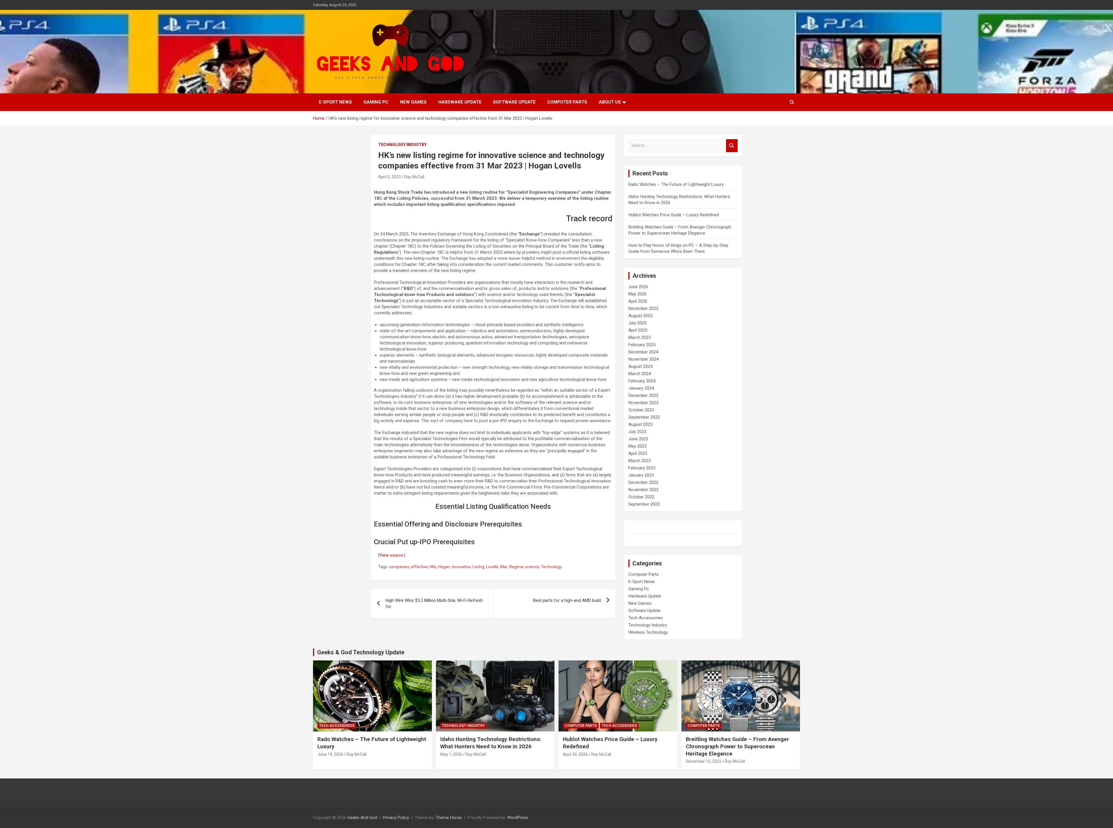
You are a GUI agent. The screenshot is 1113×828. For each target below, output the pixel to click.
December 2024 (643, 352)
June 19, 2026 (330, 754)
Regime (516, 566)
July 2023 (637, 431)
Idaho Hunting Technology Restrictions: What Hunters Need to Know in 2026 (490, 743)
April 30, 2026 (575, 754)
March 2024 (639, 373)
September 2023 (644, 417)
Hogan (444, 566)
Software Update (514, 102)
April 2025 (637, 330)
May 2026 (637, 294)
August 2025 (640, 315)
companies (399, 566)
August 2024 (640, 366)
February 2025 (641, 344)
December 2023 (643, 395)
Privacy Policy (396, 817)
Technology (551, 566)
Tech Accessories (645, 617)
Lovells (492, 566)
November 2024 (643, 359)
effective (419, 566)
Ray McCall (414, 177)
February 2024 (641, 381)
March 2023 (639, 460)
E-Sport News (335, 102)
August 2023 (640, 424)
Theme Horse (449, 817)
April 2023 (637, 453)
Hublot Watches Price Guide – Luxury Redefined (674, 214)
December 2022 (643, 482)
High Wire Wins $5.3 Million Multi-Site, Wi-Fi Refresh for (434, 603)
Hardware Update (459, 102)
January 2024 (641, 388)
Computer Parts (567, 102)
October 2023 (641, 410)
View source (391, 555)
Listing (478, 566)
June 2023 (638, 439)
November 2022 (643, 489)
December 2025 (643, 308)
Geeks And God (362, 817)
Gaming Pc (375, 102)
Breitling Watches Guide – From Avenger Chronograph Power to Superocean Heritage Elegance (737, 746)
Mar (504, 566)
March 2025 (639, 337)
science (532, 566)
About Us (610, 102)
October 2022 (641, 497)
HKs (433, 566)
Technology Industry (402, 144)
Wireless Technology (648, 632)
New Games (413, 102)
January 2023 (641, 475)
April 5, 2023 (389, 177)
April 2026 (637, 301)
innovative (461, 566)
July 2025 (637, 323)
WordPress (517, 817)
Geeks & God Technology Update (360, 652)
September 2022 (644, 504)
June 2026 (638, 286)
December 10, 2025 (703, 761)
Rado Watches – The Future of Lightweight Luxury (676, 184)
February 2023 (641, 468)
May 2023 (637, 446)
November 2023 (643, 402)
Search (732, 145)
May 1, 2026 (451, 754)
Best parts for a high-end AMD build (567, 600)
